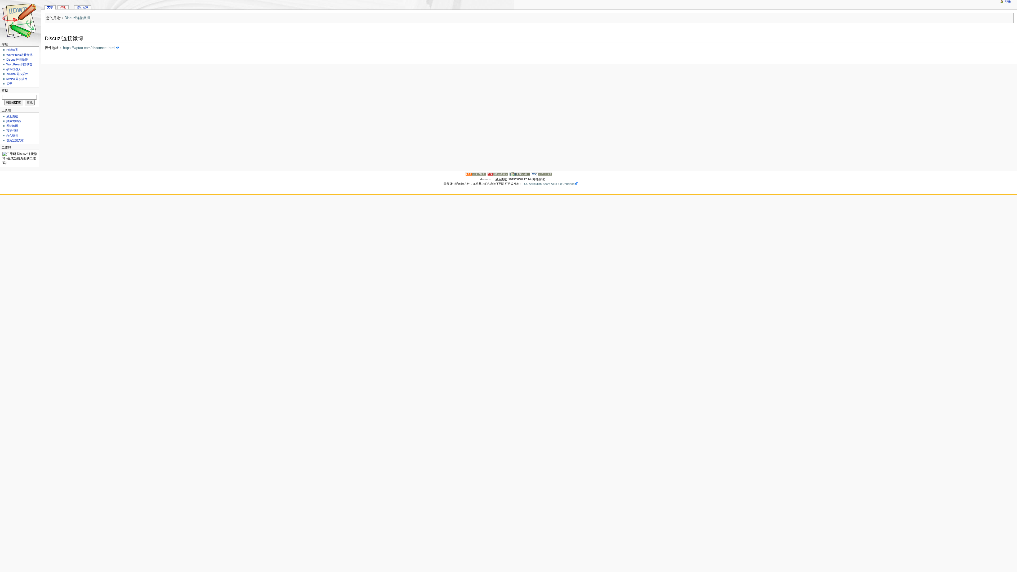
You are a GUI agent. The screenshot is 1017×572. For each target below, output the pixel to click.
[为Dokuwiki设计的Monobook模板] (497, 174)
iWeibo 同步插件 (16, 79)
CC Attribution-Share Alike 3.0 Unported (549, 183)
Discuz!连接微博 (77, 18)
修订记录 (83, 7)
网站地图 (12, 125)
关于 (9, 83)
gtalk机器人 (13, 69)
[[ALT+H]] (20, 20)
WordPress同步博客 (19, 64)
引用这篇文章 (15, 140)
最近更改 (12, 116)
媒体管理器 (13, 121)
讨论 (63, 7)
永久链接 (12, 135)
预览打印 (12, 130)
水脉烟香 (12, 49)
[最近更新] (475, 174)
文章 (50, 7)
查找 (5, 90)
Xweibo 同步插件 (17, 73)
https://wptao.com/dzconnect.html (89, 48)
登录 (1008, 1)
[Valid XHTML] (541, 174)
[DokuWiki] (519, 174)
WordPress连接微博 (19, 54)
